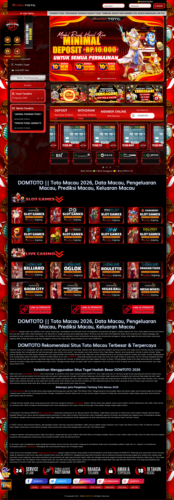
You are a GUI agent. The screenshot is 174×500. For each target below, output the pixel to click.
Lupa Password (23, 47)
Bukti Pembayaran (110, 481)
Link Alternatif (22, 59)
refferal (123, 487)
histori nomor (79, 487)
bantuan (110, 487)
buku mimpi (96, 487)
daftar (134, 487)
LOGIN (159, 5)
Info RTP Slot (22, 70)
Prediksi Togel (22, 64)
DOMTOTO (38, 481)
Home (34, 487)
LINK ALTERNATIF (39, 309)
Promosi (20, 53)
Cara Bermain (61, 487)
